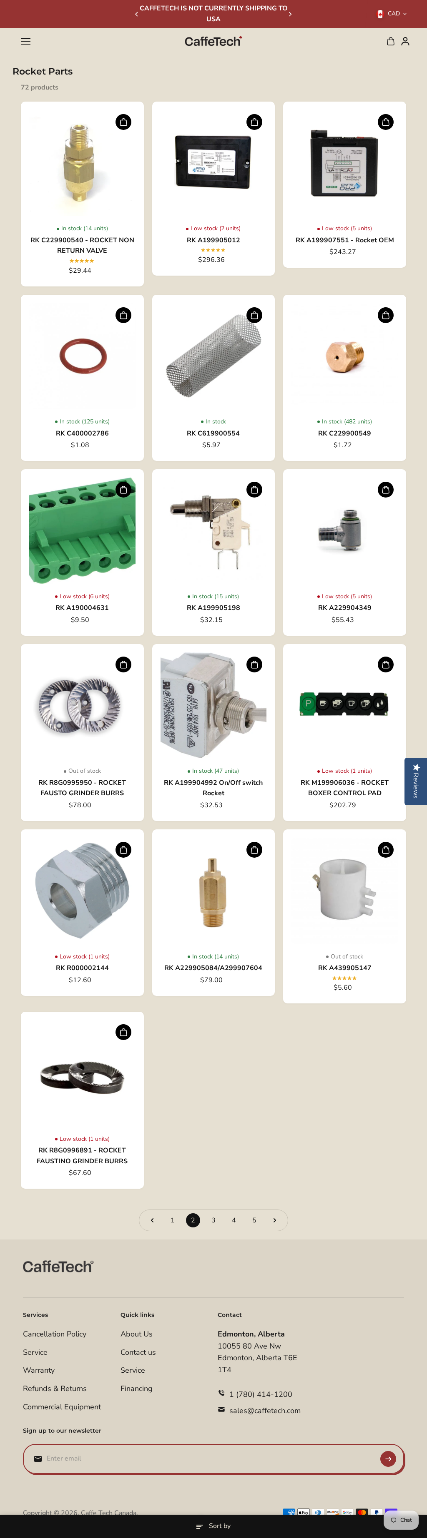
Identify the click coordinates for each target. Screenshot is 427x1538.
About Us (137, 1334)
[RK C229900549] (344, 356)
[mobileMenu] (26, 41)
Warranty (39, 1370)
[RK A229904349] (344, 531)
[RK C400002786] (82, 356)
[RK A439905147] (344, 891)
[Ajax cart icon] (391, 41)
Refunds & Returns (55, 1389)
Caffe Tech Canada (108, 1513)
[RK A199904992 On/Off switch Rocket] (214, 705)
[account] (405, 41)
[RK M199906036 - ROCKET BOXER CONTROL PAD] (344, 705)
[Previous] (137, 14)
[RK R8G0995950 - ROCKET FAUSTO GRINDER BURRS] (82, 705)
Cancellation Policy (54, 1334)
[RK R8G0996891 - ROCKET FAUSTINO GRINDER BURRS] (82, 1073)
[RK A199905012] (214, 163)
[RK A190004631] (82, 531)
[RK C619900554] (214, 356)
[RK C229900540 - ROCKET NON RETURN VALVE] (82, 163)
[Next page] (275, 1220)
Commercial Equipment (62, 1407)
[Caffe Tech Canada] (213, 41)
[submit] (388, 1459)
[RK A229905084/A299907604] (214, 891)
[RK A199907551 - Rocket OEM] (344, 163)
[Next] (290, 14)
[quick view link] (123, 122)
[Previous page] (152, 1220)
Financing (137, 1389)
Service (35, 1352)
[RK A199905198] (214, 531)
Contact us (138, 1352)
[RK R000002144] (82, 891)
